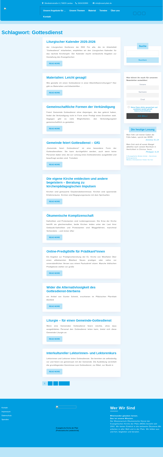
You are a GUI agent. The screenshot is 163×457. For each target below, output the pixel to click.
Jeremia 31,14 (152, 140)
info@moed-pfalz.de (103, 3)
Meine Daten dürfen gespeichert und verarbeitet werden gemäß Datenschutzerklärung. (144, 109)
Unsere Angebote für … (54, 11)
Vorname (142, 84)
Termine (103, 11)
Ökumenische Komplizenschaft (69, 215)
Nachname (143, 92)
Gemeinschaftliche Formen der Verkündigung (80, 107)
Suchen (143, 60)
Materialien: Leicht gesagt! (66, 77)
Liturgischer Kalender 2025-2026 (71, 41)
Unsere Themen (77, 11)
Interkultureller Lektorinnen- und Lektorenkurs (81, 353)
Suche (142, 46)
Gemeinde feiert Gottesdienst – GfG (73, 142)
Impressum (6, 412)
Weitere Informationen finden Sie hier (139, 159)
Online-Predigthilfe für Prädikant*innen (75, 251)
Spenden (5, 419)
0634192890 (83, 3)
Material (92, 11)
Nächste (64, 383)
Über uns (115, 11)
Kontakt (47, 17)
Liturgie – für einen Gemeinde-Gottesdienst (78, 320)
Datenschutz (7, 415)
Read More (55, 64)
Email (143, 99)
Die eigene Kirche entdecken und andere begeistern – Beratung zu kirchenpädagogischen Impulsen (77, 182)
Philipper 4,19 (152, 152)
